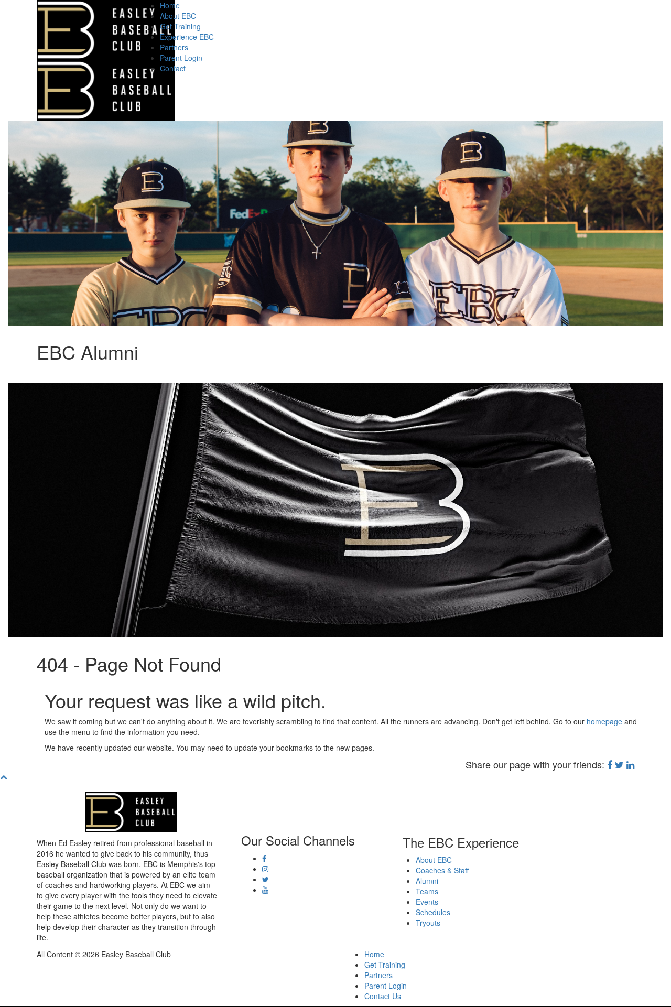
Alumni (427, 880)
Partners (174, 47)
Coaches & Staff (442, 870)
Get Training (180, 26)
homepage (604, 721)
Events (427, 901)
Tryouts (428, 922)
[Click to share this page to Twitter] (619, 764)
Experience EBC (187, 36)
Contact (173, 68)
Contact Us (382, 996)
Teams (427, 891)
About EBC (178, 15)
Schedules (433, 912)
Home (170, 5)
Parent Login (181, 57)
